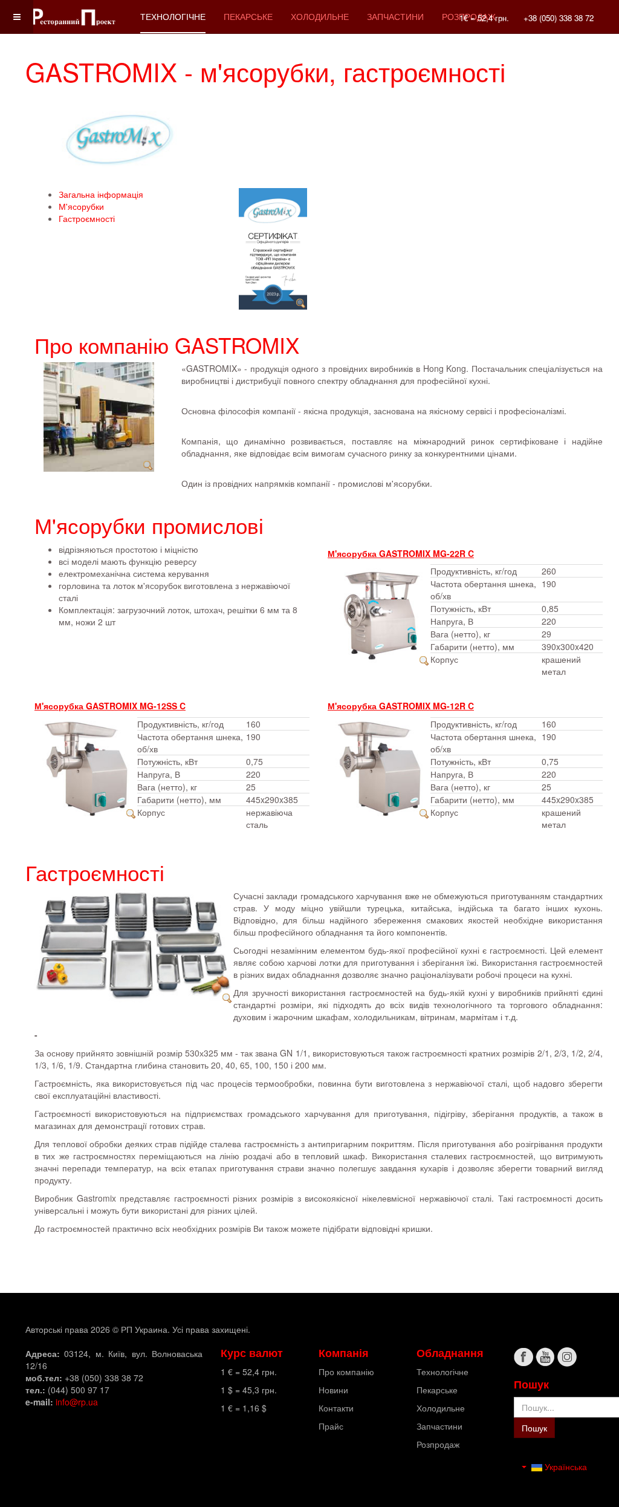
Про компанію (346, 1371)
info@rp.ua (77, 1402)
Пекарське (248, 16)
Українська (564, 1466)
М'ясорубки (81, 206)
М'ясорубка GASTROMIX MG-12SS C (110, 706)
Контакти (336, 1408)
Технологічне (173, 16)
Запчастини (395, 16)
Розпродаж (437, 1444)
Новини (333, 1390)
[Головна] (73, 16)
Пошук (534, 1428)
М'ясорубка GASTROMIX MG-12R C (401, 706)
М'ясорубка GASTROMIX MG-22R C (401, 553)
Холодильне (320, 16)
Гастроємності (87, 218)
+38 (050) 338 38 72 (558, 18)
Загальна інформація (101, 194)
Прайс (331, 1426)
